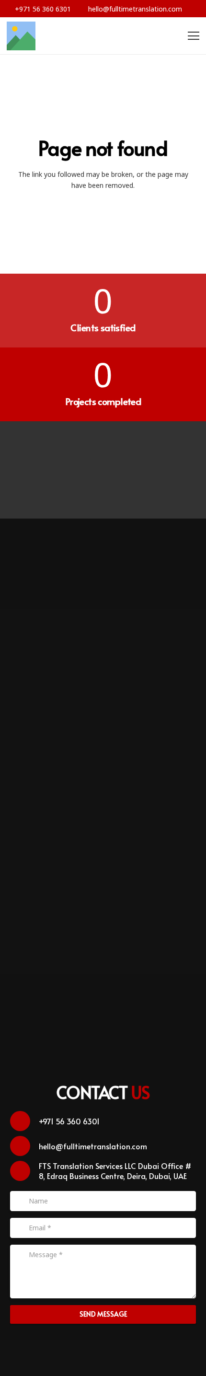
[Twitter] (84, 450)
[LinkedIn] (103, 489)
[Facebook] (45, 450)
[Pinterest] (122, 450)
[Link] (21, 36)
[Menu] (194, 36)
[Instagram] (161, 450)
